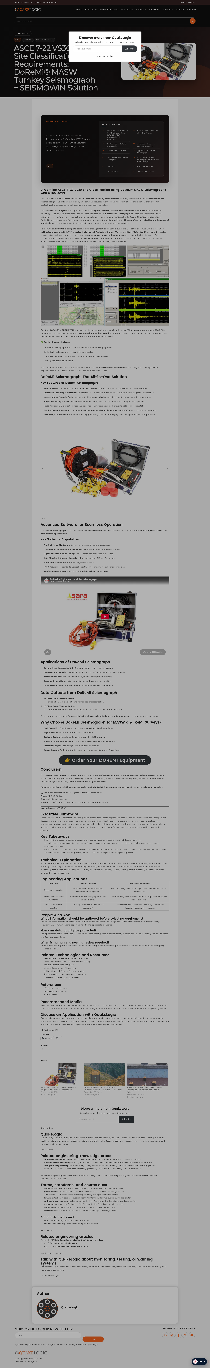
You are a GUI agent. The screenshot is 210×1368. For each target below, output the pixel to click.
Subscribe (130, 48)
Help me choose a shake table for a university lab (159, 1339)
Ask (201, 1349)
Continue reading (105, 56)
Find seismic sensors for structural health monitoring (189, 1339)
